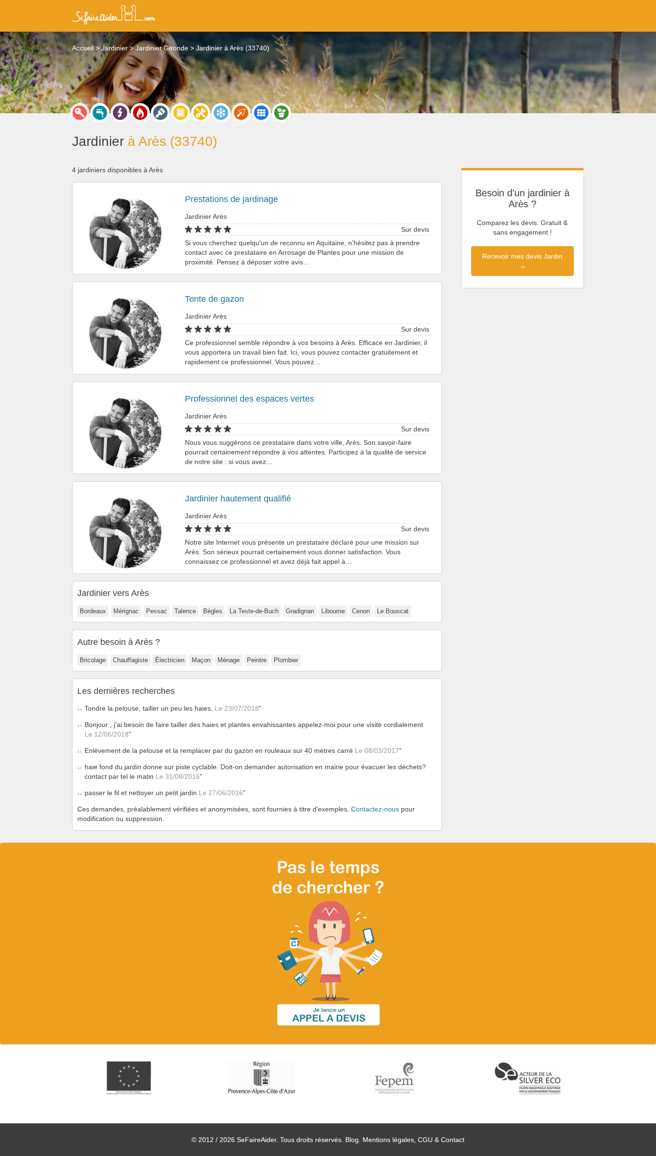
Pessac (156, 611)
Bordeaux (93, 611)
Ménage (229, 660)
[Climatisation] (221, 112)
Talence (185, 611)
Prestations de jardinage (231, 199)
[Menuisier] (180, 112)
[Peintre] (160, 112)
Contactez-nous (375, 809)
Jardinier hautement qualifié (238, 498)
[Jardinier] (281, 112)
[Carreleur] (261, 112)
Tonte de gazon (214, 299)
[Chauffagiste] (140, 112)
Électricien (169, 660)
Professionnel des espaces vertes (249, 399)
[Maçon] (241, 112)
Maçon (201, 660)
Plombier (286, 660)
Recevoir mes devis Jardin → (522, 261)
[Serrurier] (79, 112)
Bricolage (93, 660)
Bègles (212, 611)
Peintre (257, 660)
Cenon (361, 611)
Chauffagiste (130, 660)
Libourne (333, 611)
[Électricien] (120, 112)
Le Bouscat (393, 611)
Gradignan (300, 611)
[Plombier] (100, 112)
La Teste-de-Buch (254, 611)
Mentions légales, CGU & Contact (413, 1140)
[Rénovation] (200, 112)
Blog (352, 1140)
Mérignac (126, 611)
